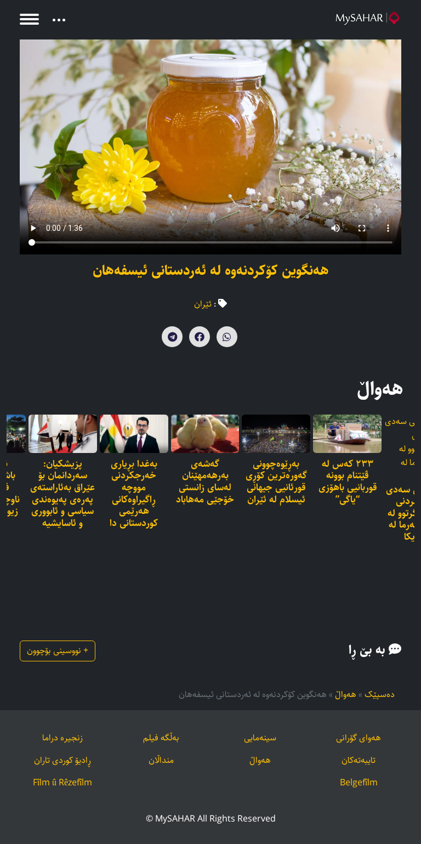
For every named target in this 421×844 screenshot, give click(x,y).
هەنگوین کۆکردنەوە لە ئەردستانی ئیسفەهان (211, 271)
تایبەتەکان (359, 760)
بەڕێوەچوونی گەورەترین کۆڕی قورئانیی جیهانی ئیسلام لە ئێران (276, 482)
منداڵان (161, 760)
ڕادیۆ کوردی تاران (62, 760)
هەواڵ (345, 694)
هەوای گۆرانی (358, 738)
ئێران (203, 304)
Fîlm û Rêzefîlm (62, 783)
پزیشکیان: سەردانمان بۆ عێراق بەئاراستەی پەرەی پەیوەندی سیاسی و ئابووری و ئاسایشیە (62, 494)
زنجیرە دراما (62, 738)
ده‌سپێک (380, 694)
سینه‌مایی (260, 738)
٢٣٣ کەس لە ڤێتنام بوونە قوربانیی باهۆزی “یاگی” (347, 482)
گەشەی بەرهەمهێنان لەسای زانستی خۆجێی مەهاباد (205, 482)
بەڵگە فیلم (161, 738)
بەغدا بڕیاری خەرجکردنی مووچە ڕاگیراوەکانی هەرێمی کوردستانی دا (134, 494)
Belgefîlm (359, 783)
